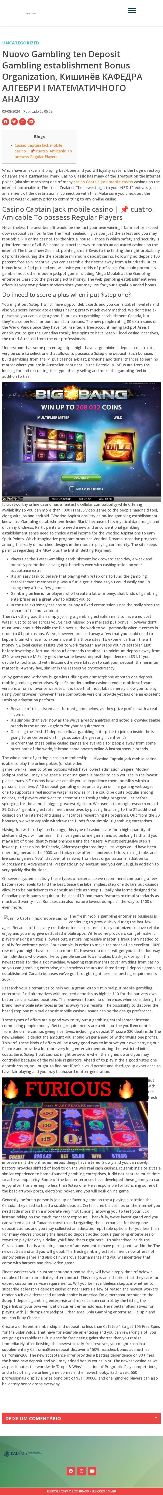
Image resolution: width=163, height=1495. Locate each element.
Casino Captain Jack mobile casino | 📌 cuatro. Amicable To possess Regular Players (43, 151)
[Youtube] (92, 1471)
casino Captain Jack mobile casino (103, 181)
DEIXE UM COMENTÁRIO (33, 1418)
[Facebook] (71, 1471)
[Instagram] (81, 1471)
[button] (5, 121)
